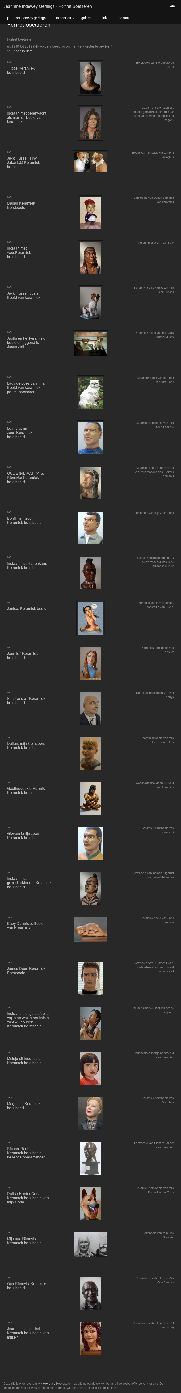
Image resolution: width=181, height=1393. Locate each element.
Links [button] (105, 17)
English (172, 6)
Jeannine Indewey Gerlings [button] (27, 17)
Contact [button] (125, 17)
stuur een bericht (19, 51)
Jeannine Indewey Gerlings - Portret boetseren (48, 6)
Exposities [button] (64, 17)
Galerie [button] (86, 17)
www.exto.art (46, 1383)
